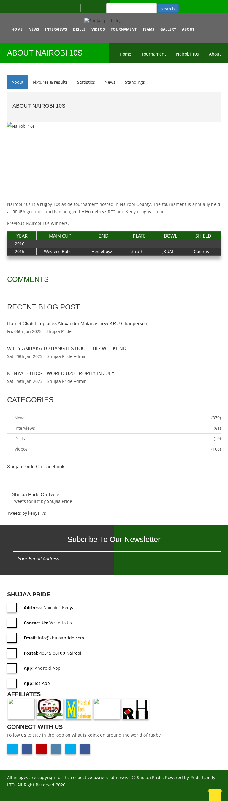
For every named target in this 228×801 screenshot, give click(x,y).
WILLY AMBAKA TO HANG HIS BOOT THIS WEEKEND (66, 348)
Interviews (56, 29)
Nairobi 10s (187, 54)
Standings (135, 82)
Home (17, 29)
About (215, 54)
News (33, 29)
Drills (79, 29)
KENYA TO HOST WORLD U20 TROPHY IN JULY (61, 373)
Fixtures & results (50, 82)
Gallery (168, 29)
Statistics (86, 82)
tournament (124, 29)
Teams (148, 29)
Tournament (153, 54)
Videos (98, 29)
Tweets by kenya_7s (26, 513)
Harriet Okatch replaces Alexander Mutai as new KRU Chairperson (77, 323)
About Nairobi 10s (38, 106)
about (188, 29)
